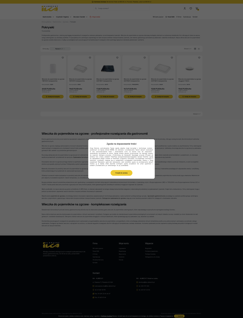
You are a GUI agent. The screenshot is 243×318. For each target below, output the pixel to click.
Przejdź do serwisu (121, 173)
